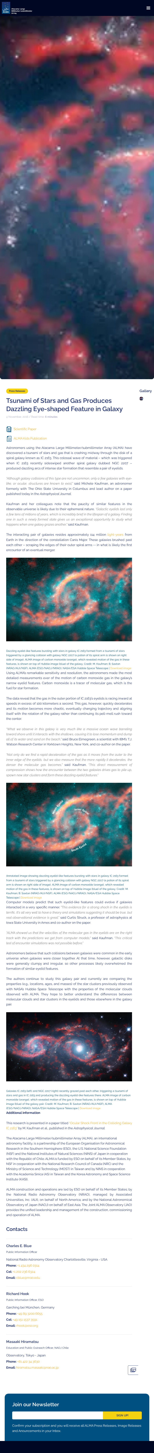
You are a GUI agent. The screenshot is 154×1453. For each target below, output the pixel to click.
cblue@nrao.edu (28, 1278)
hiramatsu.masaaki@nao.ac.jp (37, 1367)
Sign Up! (122, 1415)
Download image (120, 668)
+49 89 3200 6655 (29, 1313)
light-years (115, 534)
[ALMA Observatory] (21, 8)
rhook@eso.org (27, 1325)
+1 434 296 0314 (28, 1265)
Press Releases (17, 391)
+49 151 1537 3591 (25, 1319)
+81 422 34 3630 (28, 1361)
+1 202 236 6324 (24, 1272)
